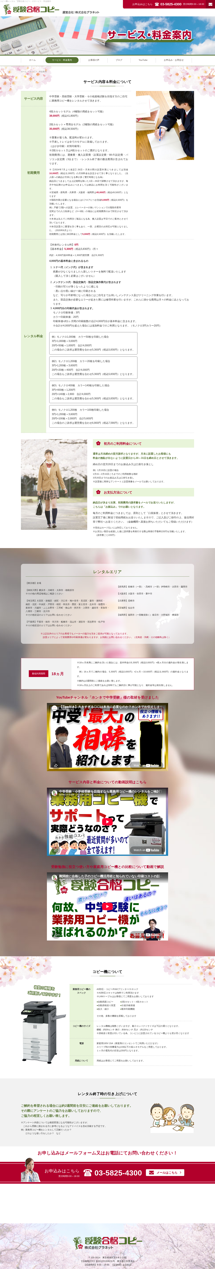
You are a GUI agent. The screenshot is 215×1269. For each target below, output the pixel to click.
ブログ (119, 60)
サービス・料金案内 (62, 60)
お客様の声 (93, 60)
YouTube (143, 60)
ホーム (32, 60)
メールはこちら (167, 1172)
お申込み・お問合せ (174, 60)
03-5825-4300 (170, 4)
